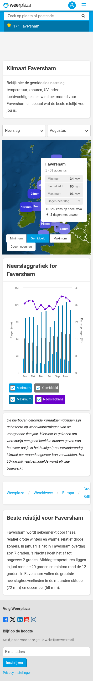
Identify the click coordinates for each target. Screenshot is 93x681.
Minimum (16, 238)
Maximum (60, 238)
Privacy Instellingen (17, 673)
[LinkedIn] (20, 620)
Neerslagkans (53, 399)
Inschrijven (14, 663)
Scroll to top (85, 673)
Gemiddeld (38, 238)
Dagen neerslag (21, 246)
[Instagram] (33, 620)
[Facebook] (5, 620)
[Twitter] (13, 620)
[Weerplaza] (17, 5)
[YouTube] (26, 620)
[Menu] (84, 5)
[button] (32, 212)
